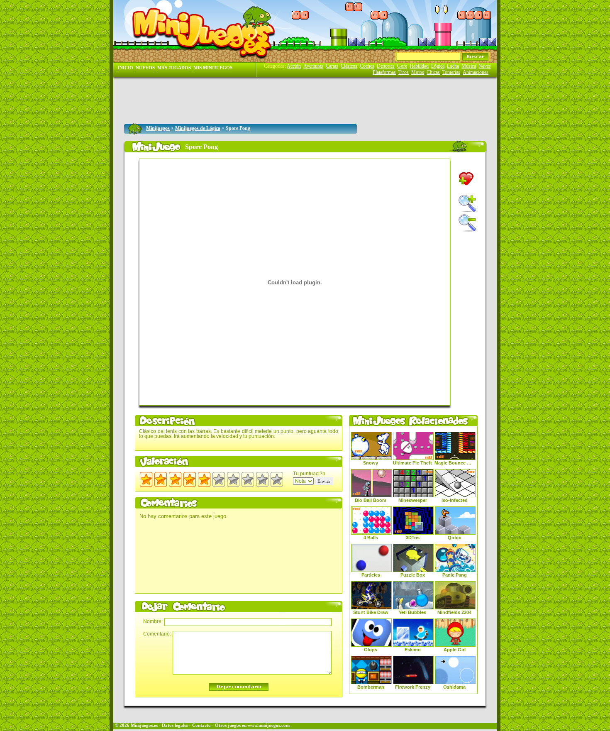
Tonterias (451, 72)
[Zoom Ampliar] (467, 203)
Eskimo (413, 649)
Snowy (370, 462)
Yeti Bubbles (412, 612)
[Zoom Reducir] (467, 223)
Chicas (433, 72)
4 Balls (371, 537)
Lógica (437, 66)
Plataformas (384, 72)
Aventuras (313, 66)
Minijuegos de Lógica (197, 128)
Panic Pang (454, 574)
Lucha (453, 66)
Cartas (332, 66)
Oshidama (454, 687)
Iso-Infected (455, 500)
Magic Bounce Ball (454, 462)
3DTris (413, 537)
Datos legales (175, 725)
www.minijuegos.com (269, 725)
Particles (370, 574)
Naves (484, 66)
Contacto (201, 725)
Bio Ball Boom (370, 500)
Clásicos (349, 66)
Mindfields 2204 (454, 612)
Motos (417, 72)
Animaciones (475, 72)
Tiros (403, 72)
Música (468, 66)
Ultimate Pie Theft (412, 462)
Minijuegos (158, 128)
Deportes (386, 66)
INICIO (125, 68)
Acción (294, 66)
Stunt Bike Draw (370, 612)
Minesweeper (412, 500)
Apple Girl (455, 649)
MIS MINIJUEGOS (212, 68)
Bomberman (370, 687)
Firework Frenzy (412, 687)
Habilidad (419, 66)
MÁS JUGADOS (174, 68)
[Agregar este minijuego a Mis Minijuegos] (466, 179)
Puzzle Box (412, 574)
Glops (370, 649)
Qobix (454, 537)
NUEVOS (145, 68)
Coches (367, 66)
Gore (402, 66)
